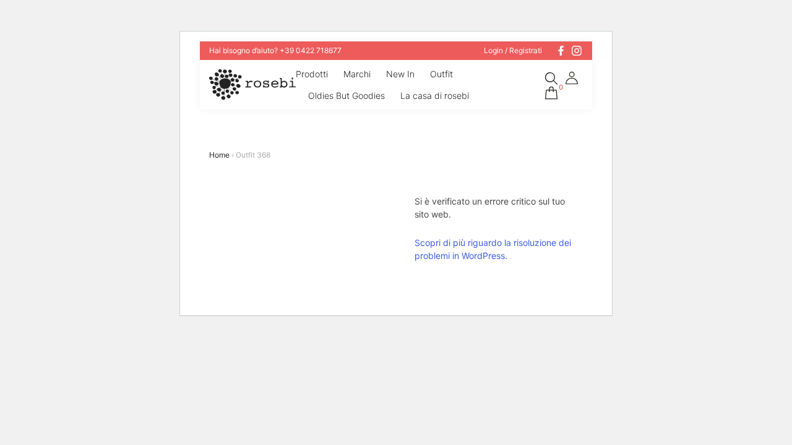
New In (400, 74)
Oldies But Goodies (346, 95)
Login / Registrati (513, 50)
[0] (551, 91)
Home (219, 154)
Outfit (441, 74)
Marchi (357, 74)
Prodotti (312, 74)
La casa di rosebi (434, 95)
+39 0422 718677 (311, 50)
